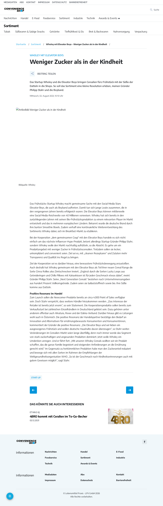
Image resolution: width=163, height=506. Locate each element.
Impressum (44, 2)
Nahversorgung (121, 31)
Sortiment (64, 18)
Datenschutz (59, 2)
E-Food (35, 18)
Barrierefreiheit (78, 2)
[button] (42, 74)
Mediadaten (10, 2)
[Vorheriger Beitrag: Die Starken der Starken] (33, 390)
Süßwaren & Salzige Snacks (30, 31)
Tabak (7, 31)
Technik (91, 18)
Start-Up (36, 377)
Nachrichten (10, 18)
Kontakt (30, 2)
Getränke (55, 31)
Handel (24, 18)
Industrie (78, 18)
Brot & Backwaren (98, 31)
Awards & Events (108, 18)
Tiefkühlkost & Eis (74, 31)
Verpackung (141, 31)
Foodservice (49, 18)
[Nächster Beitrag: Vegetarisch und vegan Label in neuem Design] (129, 390)
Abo (22, 2)
